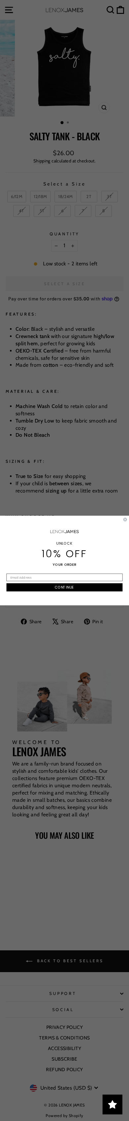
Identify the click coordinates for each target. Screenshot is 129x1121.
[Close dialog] (125, 519)
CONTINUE (64, 587)
